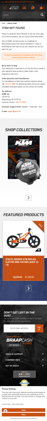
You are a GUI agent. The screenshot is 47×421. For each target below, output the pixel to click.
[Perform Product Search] (42, 15)
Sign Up (39, 328)
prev (19, 197)
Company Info (12, 360)
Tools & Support (14, 354)
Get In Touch (12, 366)
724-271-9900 (10, 84)
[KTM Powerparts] (23, 158)
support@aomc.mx (14, 111)
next (27, 197)
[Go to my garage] (24, 7)
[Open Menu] (5, 8)
